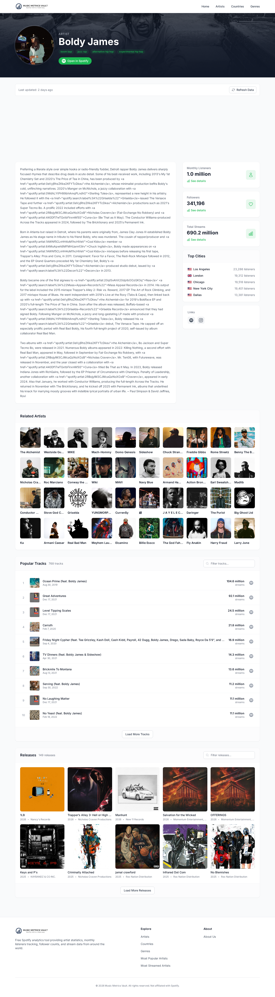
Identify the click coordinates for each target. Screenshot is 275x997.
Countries (237, 6)
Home (205, 6)
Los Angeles (201, 269)
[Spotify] (191, 320)
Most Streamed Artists (155, 965)
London (198, 275)
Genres (255, 6)
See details (198, 181)
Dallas (197, 295)
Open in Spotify (77, 61)
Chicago (198, 282)
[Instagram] (201, 320)
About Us (210, 936)
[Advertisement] (137, 129)
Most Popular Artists (154, 958)
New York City (203, 288)
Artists (220, 6)
